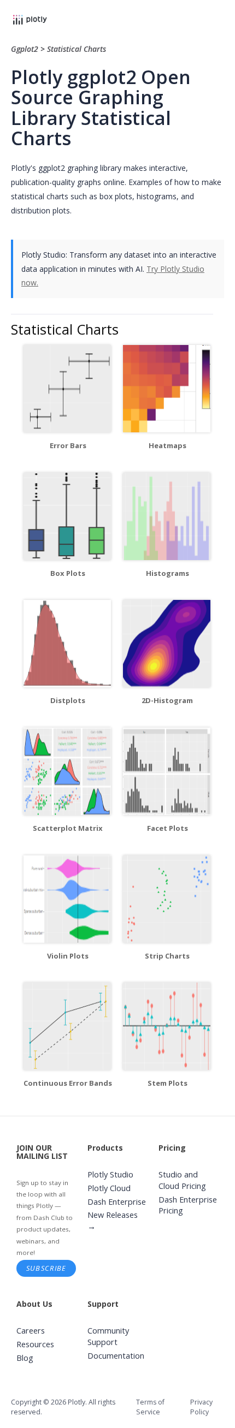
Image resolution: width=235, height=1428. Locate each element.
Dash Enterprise (116, 1202)
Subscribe (46, 1268)
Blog (24, 1358)
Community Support (108, 1336)
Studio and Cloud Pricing (182, 1180)
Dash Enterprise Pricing (187, 1205)
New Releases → (112, 1220)
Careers (30, 1330)
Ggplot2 (25, 49)
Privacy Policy (201, 1407)
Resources (35, 1344)
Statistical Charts (76, 49)
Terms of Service (150, 1407)
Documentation (115, 1355)
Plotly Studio (110, 1174)
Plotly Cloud (109, 1188)
